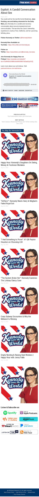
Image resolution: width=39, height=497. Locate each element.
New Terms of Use (21, 492)
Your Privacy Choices (19, 494)
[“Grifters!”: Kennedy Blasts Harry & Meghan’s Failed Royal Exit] (19, 185)
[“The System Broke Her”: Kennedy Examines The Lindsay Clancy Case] (19, 262)
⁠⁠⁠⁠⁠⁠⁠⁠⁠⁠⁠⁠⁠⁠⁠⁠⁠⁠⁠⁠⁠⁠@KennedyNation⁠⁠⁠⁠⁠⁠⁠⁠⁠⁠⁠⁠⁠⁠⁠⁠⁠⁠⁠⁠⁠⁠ (26, 38)
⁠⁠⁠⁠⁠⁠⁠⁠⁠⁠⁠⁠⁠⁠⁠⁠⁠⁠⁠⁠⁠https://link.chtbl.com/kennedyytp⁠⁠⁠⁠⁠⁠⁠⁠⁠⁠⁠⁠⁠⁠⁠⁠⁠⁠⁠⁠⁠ (19, 45)
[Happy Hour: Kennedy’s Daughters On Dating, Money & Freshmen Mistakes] (19, 146)
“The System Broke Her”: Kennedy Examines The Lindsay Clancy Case (19, 279)
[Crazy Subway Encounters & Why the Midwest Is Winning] (19, 301)
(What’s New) (31, 492)
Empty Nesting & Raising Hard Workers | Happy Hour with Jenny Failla (17, 356)
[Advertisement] (19, 462)
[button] (8, 2)
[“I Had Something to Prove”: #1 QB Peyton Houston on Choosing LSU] (19, 223)
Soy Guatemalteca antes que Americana (19, 116)
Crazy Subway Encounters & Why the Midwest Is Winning (16, 317)
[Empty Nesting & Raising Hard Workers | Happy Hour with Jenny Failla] (19, 339)
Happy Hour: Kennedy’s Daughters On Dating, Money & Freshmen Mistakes (19, 163)
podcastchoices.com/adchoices (11, 68)
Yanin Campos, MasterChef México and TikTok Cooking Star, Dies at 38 (19, 122)
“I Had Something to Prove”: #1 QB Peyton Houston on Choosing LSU (18, 240)
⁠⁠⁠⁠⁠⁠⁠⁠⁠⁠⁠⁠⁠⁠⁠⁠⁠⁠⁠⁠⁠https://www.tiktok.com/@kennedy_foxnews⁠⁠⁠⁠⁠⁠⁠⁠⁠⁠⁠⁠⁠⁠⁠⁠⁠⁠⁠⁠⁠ (20, 52)
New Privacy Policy (9, 492)
